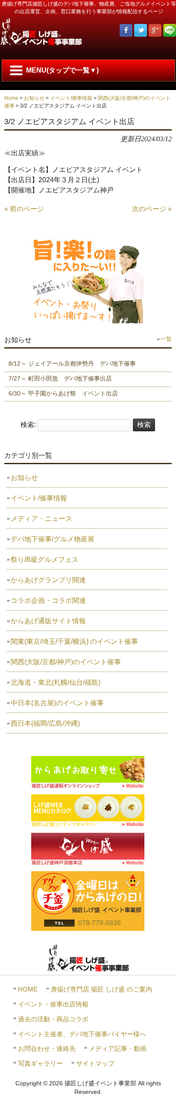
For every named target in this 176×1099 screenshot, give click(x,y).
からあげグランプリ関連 (48, 580)
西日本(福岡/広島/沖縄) (45, 723)
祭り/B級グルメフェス (45, 559)
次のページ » (152, 208)
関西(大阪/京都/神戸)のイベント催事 (66, 662)
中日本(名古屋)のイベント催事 (57, 702)
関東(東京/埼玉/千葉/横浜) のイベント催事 (74, 641)
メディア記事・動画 (118, 1048)
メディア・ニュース (41, 518)
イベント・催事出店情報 (53, 1004)
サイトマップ (95, 1063)
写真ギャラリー (40, 1063)
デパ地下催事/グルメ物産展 (52, 539)
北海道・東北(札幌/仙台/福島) (55, 682)
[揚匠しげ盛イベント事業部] (41, 43)
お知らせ (34, 98)
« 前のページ (24, 208)
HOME (28, 989)
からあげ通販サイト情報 (48, 621)
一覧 (166, 339)
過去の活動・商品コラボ (53, 1019)
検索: (28, 424)
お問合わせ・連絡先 (47, 1048)
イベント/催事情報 (71, 98)
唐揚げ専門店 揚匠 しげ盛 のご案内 (101, 989)
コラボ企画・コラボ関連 (48, 600)
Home (11, 98)
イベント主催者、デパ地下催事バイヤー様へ (82, 1034)
